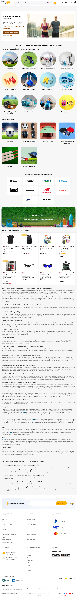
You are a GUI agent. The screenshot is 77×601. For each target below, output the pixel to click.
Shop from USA (5, 588)
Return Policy (30, 527)
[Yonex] (46, 181)
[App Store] (56, 555)
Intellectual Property (7, 527)
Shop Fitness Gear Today (12, 30)
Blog (28, 537)
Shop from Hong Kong (37, 588)
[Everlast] (14, 190)
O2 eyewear (52, 272)
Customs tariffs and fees (9, 534)
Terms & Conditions (30, 593)
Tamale (29, 558)
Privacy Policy (41, 593)
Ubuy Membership (7, 542)
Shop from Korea (49, 588)
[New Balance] (46, 190)
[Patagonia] (30, 190)
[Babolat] (30, 200)
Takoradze (30, 560)
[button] (61, 3)
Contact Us (5, 522)
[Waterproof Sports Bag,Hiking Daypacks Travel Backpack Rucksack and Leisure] (29, 239)
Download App (31, 519)
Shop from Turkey (6, 589)
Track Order (5, 532)
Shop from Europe (17, 589)
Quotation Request (7, 524)
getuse (16, 246)
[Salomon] (46, 200)
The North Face (6, 450)
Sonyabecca (15, 272)
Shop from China (59, 588)
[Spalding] (30, 181)
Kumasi (29, 555)
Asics (10, 432)
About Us (4, 519)
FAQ (28, 529)
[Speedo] (62, 190)
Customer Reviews (32, 524)
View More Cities (31, 573)
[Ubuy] (7, 3)
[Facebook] (65, 594)
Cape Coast (30, 568)
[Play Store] (65, 555)
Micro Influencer (6, 539)
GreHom (72, 246)
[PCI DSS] (5, 580)
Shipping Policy (6, 537)
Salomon (32, 419)
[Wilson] (14, 181)
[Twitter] (73, 594)
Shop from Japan (25, 588)
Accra (28, 552)
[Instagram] (67, 594)
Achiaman (29, 563)
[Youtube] (70, 594)
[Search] (55, 2)
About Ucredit (31, 532)
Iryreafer (53, 246)
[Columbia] (62, 181)
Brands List (30, 522)
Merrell (4, 439)
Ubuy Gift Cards (31, 534)
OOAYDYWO (34, 246)
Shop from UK (15, 588)
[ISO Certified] (17, 580)
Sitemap (4, 529)
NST (73, 272)
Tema (28, 565)
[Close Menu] (1, 3)
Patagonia (23, 412)
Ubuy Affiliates (31, 539)
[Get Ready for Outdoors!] (50, 25)
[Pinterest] (65, 595)
